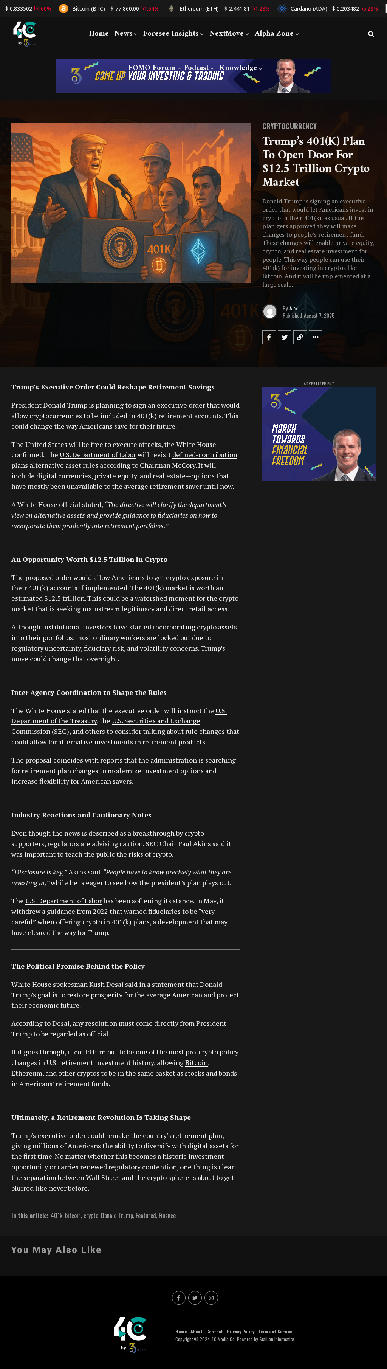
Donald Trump (65, 404)
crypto (91, 1215)
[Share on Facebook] (269, 337)
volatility (154, 648)
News (123, 33)
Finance (167, 1215)
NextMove (226, 33)
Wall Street (103, 1177)
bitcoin (73, 1215)
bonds (228, 1073)
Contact (214, 1331)
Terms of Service (275, 1331)
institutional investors (76, 626)
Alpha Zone (274, 33)
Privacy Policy (240, 1331)
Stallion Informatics (277, 1339)
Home (99, 33)
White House (196, 444)
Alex (293, 308)
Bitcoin (196, 1062)
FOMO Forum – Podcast (168, 68)
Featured (146, 1215)
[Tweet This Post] (284, 337)
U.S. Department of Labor (98, 454)
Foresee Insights (170, 33)
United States (46, 444)
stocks (194, 1073)
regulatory (27, 648)
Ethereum (26, 1073)
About (196, 1331)
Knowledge (238, 68)
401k (56, 1215)
